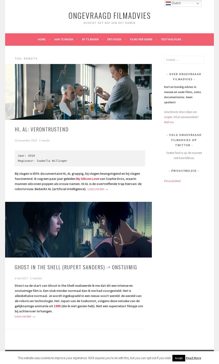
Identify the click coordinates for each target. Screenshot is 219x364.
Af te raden (90, 39)
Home (42, 39)
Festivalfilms (171, 39)
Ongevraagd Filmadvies (109, 15)
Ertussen (114, 39)
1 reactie (44, 140)
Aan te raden (63, 39)
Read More (193, 358)
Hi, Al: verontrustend (42, 129)
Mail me (168, 122)
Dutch (176, 3)
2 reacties (36, 278)
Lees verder (98, 189)
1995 (57, 306)
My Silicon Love (87, 178)
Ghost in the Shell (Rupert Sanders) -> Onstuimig (76, 267)
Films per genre (141, 39)
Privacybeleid (172, 181)
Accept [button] (179, 358)
